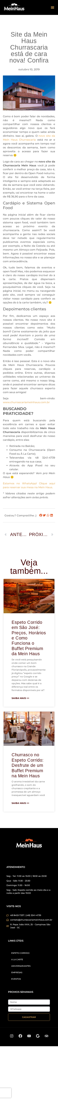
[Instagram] (11, 1036)
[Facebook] (20, 1036)
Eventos (16, 979)
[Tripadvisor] (46, 1036)
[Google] (37, 1036)
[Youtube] (29, 1036)
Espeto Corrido (20, 953)
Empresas (16, 972)
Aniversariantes (20, 966)
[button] (52, 7)
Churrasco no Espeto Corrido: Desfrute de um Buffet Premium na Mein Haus (28, 765)
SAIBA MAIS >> (20, 698)
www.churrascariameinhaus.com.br (26, 402)
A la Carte (17, 959)
